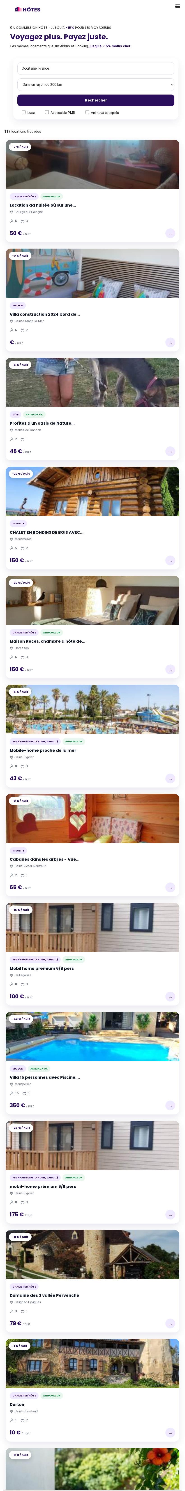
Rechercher (96, 100)
